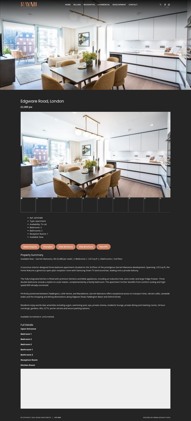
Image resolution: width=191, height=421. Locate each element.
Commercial (104, 4)
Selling (77, 4)
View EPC (103, 246)
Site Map (57, 417)
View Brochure (66, 246)
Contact (133, 4)
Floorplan (48, 246)
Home (68, 4)
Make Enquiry (30, 246)
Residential (89, 4)
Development (119, 4)
